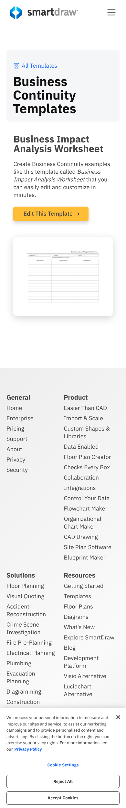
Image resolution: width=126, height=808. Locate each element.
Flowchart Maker (86, 508)
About (14, 449)
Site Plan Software (87, 547)
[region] (63, 758)
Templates (77, 596)
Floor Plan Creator (87, 457)
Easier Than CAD (85, 408)
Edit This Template (48, 213)
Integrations (80, 488)
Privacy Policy (28, 749)
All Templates (39, 65)
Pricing (15, 428)
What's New (79, 627)
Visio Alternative (85, 676)
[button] (111, 12)
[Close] (118, 717)
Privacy (15, 459)
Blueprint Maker (85, 557)
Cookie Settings (63, 765)
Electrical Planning (30, 653)
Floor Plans (78, 606)
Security (17, 469)
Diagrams (76, 616)
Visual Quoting (25, 596)
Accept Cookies (62, 798)
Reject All (63, 781)
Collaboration (81, 477)
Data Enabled (81, 446)
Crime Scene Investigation (23, 628)
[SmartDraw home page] (44, 12)
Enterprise (20, 418)
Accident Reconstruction (26, 610)
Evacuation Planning (20, 677)
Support (16, 439)
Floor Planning (25, 585)
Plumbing (18, 663)
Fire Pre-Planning (29, 642)
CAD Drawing (81, 536)
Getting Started (84, 585)
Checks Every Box (87, 467)
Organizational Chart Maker (82, 522)
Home (14, 408)
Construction (23, 702)
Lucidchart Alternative (78, 690)
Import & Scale (83, 418)
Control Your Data (87, 498)
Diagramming (23, 691)
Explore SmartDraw (89, 637)
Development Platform (81, 661)
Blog (70, 647)
